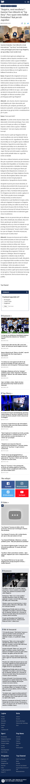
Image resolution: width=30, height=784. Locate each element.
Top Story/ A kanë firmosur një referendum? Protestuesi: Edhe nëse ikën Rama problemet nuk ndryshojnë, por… (14, 426)
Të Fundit (8, 5)
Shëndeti (18, 743)
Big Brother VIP (4, 759)
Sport (3, 733)
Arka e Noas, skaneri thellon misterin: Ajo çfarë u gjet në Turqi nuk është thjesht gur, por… (14, 657)
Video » (5, 502)
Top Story (14, 5)
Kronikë (3, 718)
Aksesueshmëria (20, 771)
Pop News (20, 733)
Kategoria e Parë (5, 741)
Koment (18, 718)
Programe (5, 756)
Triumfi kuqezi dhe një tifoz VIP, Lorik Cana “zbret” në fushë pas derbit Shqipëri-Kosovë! (14, 346)
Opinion (18, 716)
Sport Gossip (4, 752)
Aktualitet (3, 721)
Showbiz (18, 736)
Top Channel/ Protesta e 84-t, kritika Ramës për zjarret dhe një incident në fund (14, 535)
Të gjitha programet (6, 770)
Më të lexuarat (9, 629)
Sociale (3, 725)
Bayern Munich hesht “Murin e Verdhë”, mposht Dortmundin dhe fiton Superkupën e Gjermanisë (15, 355)
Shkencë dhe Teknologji (22, 723)
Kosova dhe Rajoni (20, 721)
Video (2, 727)
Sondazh (6, 292)
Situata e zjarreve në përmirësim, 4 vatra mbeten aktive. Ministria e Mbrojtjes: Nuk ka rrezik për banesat (14, 605)
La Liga (3, 745)
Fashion (18, 741)
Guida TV (3, 772)
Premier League (5, 743)
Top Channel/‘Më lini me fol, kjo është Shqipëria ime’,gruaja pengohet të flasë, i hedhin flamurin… (13, 561)
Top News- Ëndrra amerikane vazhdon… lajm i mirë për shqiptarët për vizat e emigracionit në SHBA (15, 554)
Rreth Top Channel (20, 759)
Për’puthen (4, 761)
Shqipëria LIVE (4, 763)
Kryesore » (7, 316)
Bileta (17, 761)
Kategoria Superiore (6, 739)
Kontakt (18, 763)
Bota (18, 713)
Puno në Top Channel (21, 765)
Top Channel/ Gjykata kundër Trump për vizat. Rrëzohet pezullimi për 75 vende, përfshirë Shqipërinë (14, 547)
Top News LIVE (4, 729)
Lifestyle (18, 739)
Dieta (17, 745)
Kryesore (3, 5)
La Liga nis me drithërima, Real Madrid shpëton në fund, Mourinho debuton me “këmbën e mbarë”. (14, 338)
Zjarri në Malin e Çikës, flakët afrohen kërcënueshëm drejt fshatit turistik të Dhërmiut (12, 384)
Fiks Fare (3, 765)
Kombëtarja (4, 736)
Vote (5, 306)
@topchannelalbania (22, 487)
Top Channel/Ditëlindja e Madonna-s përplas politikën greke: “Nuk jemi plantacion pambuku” (15, 540)
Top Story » (7, 393)
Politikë (3, 716)
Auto (17, 725)
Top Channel (8, 487)
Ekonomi (3, 723)
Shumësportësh (5, 749)
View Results (11, 306)
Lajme (3, 713)
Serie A (3, 747)
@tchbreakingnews (8, 495)
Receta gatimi (19, 747)
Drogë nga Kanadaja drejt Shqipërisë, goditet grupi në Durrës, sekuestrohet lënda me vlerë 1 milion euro (13, 619)
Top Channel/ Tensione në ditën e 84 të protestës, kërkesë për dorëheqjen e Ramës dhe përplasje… (14, 528)
